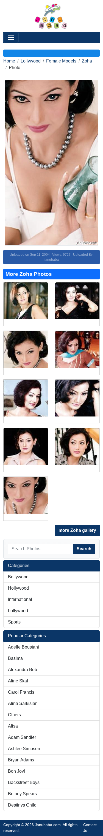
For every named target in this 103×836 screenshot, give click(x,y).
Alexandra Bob (22, 669)
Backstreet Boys (24, 782)
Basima (15, 658)
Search (84, 548)
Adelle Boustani (23, 647)
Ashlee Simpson (24, 748)
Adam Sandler (22, 737)
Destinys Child (22, 805)
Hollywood (18, 588)
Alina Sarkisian (23, 703)
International (20, 599)
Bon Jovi (16, 771)
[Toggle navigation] (11, 37)
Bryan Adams (21, 760)
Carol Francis (21, 692)
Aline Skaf (18, 681)
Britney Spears (22, 793)
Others (14, 714)
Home (9, 61)
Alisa (13, 726)
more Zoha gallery (77, 530)
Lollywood (31, 61)
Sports (14, 622)
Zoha (87, 61)
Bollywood (18, 576)
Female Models (61, 61)
